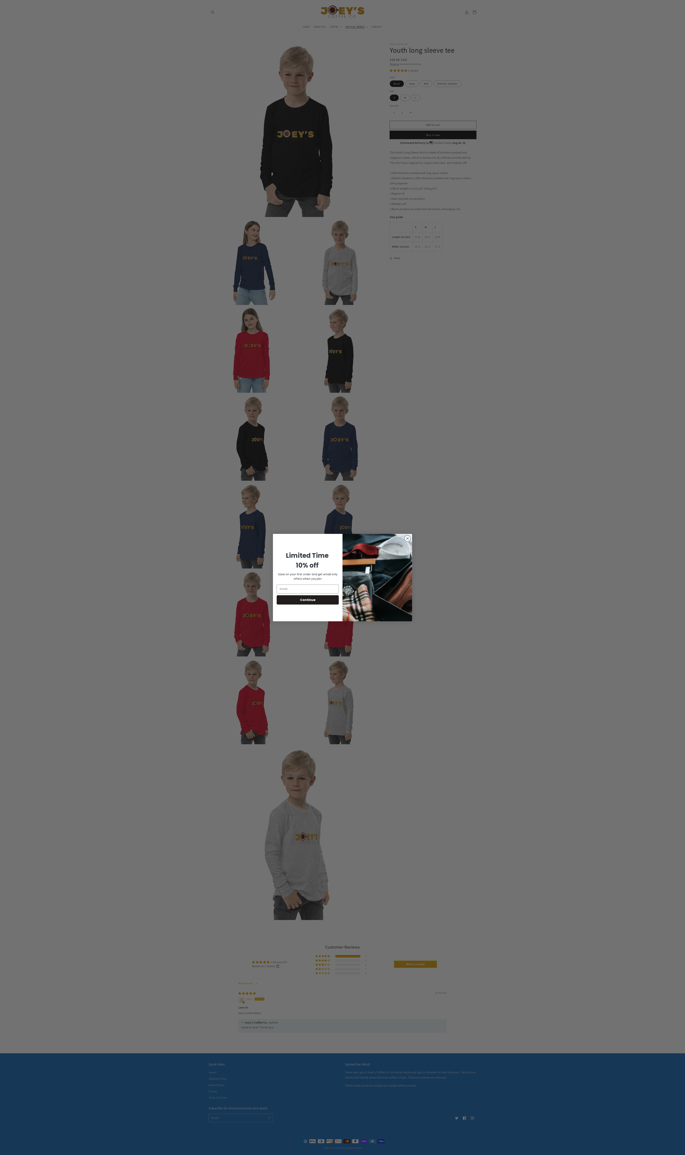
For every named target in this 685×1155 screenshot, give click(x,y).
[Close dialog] (407, 538)
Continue (308, 600)
